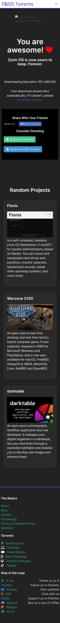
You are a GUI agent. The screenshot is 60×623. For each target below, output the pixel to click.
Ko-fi (9, 611)
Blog (4, 510)
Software (12, 547)
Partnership (9, 519)
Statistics (7, 528)
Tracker (10, 565)
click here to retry (30, 100)
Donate (6, 515)
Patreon (10, 607)
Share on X (10, 124)
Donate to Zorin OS (21, 139)
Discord (11, 603)
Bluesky (10, 589)
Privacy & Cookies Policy (18, 523)
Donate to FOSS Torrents (24, 149)
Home (5, 506)
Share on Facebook (31, 124)
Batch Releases (15, 556)
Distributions (14, 543)
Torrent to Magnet (17, 561)
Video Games (15, 552)
